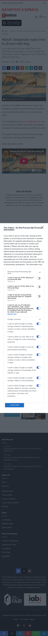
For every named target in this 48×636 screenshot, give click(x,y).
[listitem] (24, 272)
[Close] (43, 228)
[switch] (38, 278)
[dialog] (24, 318)
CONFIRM (14, 405)
